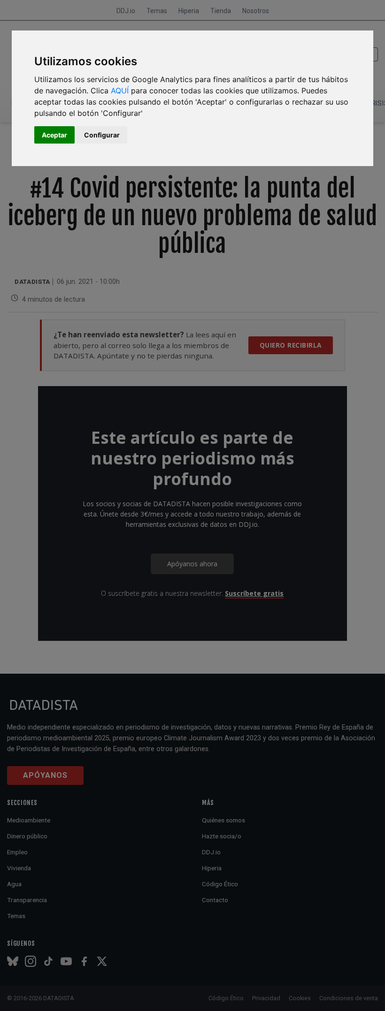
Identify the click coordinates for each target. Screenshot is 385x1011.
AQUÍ (120, 90)
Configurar (102, 135)
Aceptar (54, 135)
